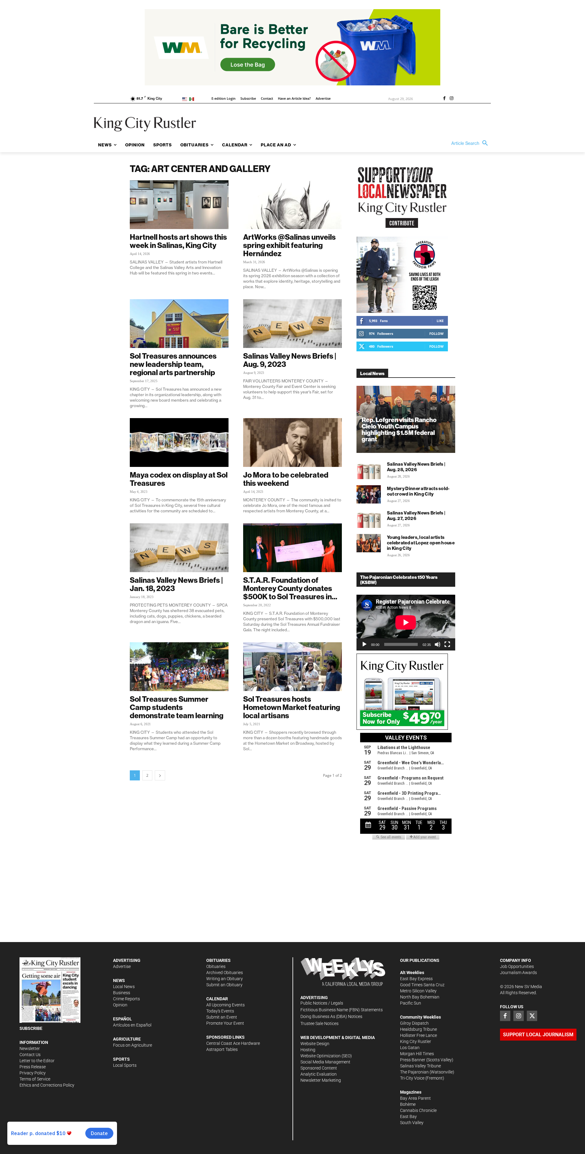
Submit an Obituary (224, 984)
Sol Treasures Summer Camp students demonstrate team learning (176, 707)
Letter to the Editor (37, 1060)
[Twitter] (532, 1016)
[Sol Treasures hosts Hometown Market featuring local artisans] (292, 666)
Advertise (122, 966)
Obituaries (215, 966)
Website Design (314, 1043)
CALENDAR (217, 998)
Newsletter (30, 1048)
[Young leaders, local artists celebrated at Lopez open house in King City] (368, 543)
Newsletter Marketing (320, 1080)
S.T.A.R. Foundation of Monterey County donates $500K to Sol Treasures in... (290, 588)
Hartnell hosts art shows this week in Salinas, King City (178, 241)
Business (121, 992)
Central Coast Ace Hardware (233, 1043)
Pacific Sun (410, 1003)
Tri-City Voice (412, 1078)
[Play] (364, 644)
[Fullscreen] (447, 644)
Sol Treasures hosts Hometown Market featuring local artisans (291, 707)
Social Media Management (325, 1061)
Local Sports (124, 1065)
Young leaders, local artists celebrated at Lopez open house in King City (421, 542)
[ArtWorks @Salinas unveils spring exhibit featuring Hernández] (292, 204)
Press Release (33, 1066)
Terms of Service (35, 1079)
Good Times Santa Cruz (422, 984)
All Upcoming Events (225, 1004)
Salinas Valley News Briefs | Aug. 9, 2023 (289, 360)
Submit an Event (221, 1017)
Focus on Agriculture (132, 1045)
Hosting (307, 1049)
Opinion (120, 1004)
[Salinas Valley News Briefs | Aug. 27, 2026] (368, 519)
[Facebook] (444, 98)
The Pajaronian (414, 1072)
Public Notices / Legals (321, 1003)
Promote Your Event (225, 1023)
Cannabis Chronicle (418, 1110)
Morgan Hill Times (417, 1053)
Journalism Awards (518, 972)
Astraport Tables (222, 1049)
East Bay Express (416, 978)
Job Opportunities (517, 966)
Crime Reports (126, 998)
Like (440, 320)
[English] (185, 99)
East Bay (408, 1116)
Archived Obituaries (224, 972)
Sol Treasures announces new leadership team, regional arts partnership (173, 364)
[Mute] (437, 644)
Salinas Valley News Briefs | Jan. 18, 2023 (176, 584)
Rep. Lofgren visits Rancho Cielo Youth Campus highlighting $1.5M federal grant (399, 429)
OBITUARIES (218, 960)
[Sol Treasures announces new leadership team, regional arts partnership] (179, 323)
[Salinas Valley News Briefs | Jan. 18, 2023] (179, 547)
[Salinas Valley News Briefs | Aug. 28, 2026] (368, 470)
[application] (405, 622)
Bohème (408, 1104)
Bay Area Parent (415, 1098)
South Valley (412, 1122)
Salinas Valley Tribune (420, 1065)
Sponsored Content (318, 1068)
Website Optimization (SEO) (326, 1055)
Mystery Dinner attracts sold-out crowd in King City (418, 491)
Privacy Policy (33, 1072)
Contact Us (30, 1054)
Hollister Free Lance (418, 1035)
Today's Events (220, 1011)
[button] (471, 143)
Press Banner (412, 1059)
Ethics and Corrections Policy (47, 1085)
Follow (436, 333)
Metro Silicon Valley (418, 990)
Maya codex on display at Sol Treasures (179, 479)
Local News (124, 986)
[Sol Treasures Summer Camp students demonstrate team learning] (179, 666)
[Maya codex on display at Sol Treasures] (179, 442)
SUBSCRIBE (31, 1028)
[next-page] (160, 775)
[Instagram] (451, 98)
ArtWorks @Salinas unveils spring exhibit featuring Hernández (289, 245)
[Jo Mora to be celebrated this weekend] (292, 442)
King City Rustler (415, 1041)
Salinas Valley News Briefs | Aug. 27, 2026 (416, 515)
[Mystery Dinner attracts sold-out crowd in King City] (368, 494)
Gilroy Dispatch (414, 1023)
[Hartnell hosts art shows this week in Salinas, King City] (179, 204)
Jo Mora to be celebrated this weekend (285, 479)
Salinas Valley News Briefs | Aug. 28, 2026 (416, 466)
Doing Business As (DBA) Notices (331, 1016)
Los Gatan (410, 1047)
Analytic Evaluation (318, 1074)
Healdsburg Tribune (418, 1029)
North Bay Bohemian (419, 997)
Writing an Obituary (224, 978)
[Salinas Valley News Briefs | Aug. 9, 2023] (292, 323)
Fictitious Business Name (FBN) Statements (341, 1009)
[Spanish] (192, 99)
